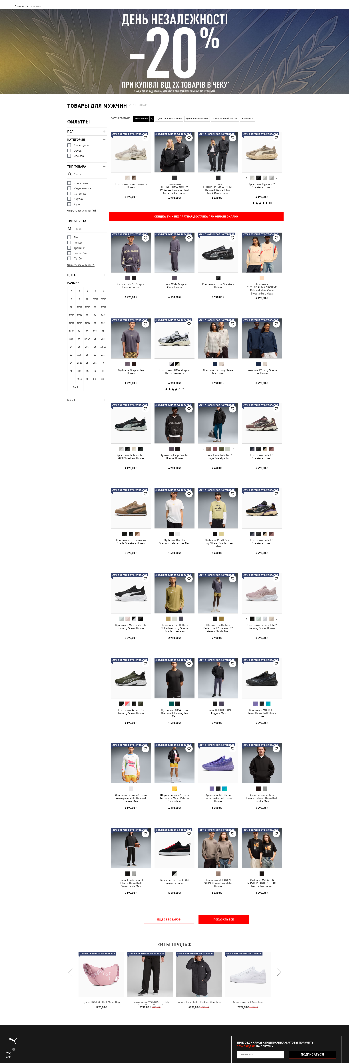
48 (87, 363)
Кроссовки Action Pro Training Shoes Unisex (131, 711)
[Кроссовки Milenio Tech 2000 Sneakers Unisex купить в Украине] (131, 423)
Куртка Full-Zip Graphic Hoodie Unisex (131, 286)
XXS (79, 371)
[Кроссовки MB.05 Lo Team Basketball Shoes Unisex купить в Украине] (262, 678)
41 (71, 347)
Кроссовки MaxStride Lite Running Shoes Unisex (131, 626)
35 (95, 323)
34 (95, 315)
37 (87, 331)
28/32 (103, 299)
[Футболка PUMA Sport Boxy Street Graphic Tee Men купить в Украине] (218, 508)
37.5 (95, 331)
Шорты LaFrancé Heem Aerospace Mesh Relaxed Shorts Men (175, 798)
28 (87, 299)
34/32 (79, 323)
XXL (95, 379)
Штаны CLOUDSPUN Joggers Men (218, 711)
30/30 (79, 307)
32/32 (71, 315)
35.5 (103, 323)
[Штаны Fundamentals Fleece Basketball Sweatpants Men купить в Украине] (131, 848)
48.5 (95, 363)
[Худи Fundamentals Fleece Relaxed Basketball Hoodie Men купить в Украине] (262, 763)
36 (79, 331)
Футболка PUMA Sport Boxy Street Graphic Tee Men (218, 543)
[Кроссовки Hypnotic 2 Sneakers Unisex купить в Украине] (262, 152)
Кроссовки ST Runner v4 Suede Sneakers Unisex (131, 541)
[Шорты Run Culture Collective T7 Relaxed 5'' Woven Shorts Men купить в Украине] (218, 593)
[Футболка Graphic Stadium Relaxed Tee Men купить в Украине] (174, 508)
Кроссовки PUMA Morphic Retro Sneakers (174, 372)
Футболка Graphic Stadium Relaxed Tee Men (174, 541)
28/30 (95, 299)
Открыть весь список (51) (81, 210)
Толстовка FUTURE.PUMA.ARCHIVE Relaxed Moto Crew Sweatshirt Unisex (262, 289)
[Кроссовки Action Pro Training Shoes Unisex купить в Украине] (131, 678)
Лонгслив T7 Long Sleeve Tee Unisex (218, 372)
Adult (75, 387)
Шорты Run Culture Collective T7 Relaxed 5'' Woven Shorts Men (218, 628)
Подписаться (312, 1054)
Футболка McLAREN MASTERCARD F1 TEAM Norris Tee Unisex (261, 883)
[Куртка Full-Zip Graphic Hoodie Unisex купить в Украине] (131, 253)
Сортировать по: (121, 118)
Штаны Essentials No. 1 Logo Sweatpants (218, 457)
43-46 (103, 347)
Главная (19, 6)
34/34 (87, 323)
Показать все (223, 919)
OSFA (79, 379)
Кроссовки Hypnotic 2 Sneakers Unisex (262, 185)
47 (71, 363)
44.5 (79, 355)
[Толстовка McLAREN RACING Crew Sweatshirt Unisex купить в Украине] (218, 848)
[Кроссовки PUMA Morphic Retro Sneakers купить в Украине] (174, 338)
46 (95, 355)
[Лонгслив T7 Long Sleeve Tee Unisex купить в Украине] (218, 338)
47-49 (79, 363)
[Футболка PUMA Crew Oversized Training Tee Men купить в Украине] (174, 678)
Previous (246, 177)
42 (79, 347)
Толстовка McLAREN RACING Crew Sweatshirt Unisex (218, 883)
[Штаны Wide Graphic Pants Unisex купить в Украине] (174, 253)
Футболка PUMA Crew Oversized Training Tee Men (174, 713)
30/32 (87, 307)
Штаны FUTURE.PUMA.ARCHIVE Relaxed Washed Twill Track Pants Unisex (218, 188)
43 (95, 347)
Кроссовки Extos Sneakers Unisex (131, 185)
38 (103, 331)
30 (71, 307)
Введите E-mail (246, 1055)
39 (79, 339)
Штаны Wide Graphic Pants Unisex (174, 286)
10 (71, 371)
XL (87, 379)
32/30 (103, 307)
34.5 (103, 315)
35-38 (71, 331)
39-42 (87, 339)
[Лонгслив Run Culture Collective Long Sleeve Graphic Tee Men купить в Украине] (174, 593)
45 (87, 355)
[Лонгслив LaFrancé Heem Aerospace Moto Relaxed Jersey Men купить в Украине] (131, 763)
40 (95, 339)
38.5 (71, 339)
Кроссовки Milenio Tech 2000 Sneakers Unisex (131, 457)
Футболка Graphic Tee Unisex (131, 372)
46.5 (103, 355)
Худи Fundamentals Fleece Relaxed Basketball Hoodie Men (262, 798)
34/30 (71, 323)
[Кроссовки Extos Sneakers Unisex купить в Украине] (131, 152)
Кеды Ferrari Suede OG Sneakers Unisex (174, 881)
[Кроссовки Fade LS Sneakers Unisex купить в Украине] (262, 423)
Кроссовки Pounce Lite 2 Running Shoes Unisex (262, 626)
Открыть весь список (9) (81, 264)
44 (71, 355)
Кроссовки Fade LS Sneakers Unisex (262, 457)
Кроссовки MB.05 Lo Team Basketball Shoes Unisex (262, 713)
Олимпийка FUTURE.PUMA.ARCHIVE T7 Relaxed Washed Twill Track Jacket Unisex (174, 188)
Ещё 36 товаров (169, 919)
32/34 (79, 315)
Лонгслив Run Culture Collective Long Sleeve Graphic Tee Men (174, 628)
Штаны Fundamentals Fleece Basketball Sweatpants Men (131, 883)
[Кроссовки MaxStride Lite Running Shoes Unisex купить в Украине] (131, 593)
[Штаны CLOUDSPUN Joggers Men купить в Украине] (218, 678)
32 (95, 307)
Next (276, 178)
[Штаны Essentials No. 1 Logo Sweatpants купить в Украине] (218, 423)
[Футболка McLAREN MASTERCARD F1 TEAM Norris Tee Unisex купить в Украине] (262, 848)
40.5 (103, 339)
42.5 (87, 347)
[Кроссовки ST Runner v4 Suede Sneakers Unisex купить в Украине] (131, 508)
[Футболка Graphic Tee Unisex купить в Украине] (131, 338)
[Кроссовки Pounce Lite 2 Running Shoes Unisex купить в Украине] (262, 593)
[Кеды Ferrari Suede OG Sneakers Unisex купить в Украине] (174, 848)
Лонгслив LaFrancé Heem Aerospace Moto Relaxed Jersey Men (131, 798)
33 (87, 315)
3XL (103, 379)
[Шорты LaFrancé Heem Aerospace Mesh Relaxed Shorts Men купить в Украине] (174, 763)
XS (87, 371)
